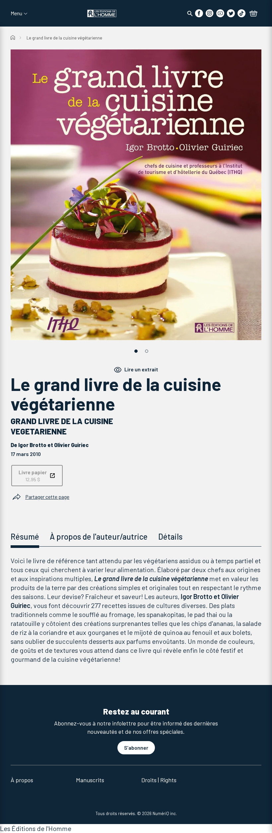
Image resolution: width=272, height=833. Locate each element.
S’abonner (136, 747)
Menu (16, 13)
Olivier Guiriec (71, 445)
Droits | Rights (158, 780)
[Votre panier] (253, 14)
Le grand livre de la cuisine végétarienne (64, 37)
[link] (37, 475)
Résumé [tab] (25, 536)
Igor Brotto (32, 445)
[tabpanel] (136, 610)
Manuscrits (90, 780)
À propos (22, 780)
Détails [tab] (170, 536)
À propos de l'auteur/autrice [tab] (99, 536)
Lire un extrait (141, 369)
